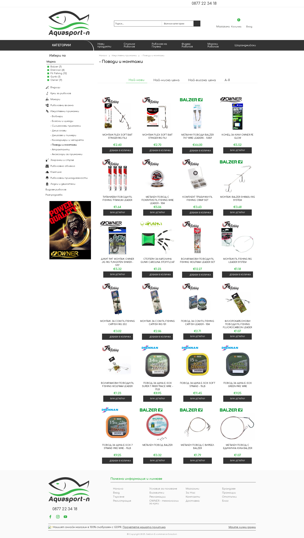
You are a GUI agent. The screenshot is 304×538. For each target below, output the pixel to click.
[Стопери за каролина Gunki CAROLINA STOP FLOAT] (157, 240)
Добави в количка (120, 150)
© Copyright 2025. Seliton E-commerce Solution (152, 534)
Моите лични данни (242, 527)
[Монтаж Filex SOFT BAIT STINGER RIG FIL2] (117, 116)
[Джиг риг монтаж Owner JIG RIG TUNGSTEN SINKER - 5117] (117, 240)
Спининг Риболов (129, 45)
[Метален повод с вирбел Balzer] (197, 426)
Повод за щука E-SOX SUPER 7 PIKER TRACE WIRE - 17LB (157, 386)
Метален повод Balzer (157, 445)
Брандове (229, 488)
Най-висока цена (202, 80)
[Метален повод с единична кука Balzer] (237, 426)
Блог (225, 501)
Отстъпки (229, 497)
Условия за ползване (163, 488)
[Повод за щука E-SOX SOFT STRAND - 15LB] (197, 364)
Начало (118, 488)
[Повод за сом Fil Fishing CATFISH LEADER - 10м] (197, 302)
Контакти (193, 497)
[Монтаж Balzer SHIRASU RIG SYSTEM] (237, 178)
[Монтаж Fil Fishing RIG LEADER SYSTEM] (237, 240)
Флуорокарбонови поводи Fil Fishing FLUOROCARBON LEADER (237, 324)
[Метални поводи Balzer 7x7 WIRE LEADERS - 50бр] (197, 116)
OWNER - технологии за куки (164, 502)
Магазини (223, 26)
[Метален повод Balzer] (157, 426)
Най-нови (136, 80)
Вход (249, 26)
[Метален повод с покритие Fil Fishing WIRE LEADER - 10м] (157, 178)
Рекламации (157, 497)
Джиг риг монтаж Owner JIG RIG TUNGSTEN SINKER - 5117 (117, 262)
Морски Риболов (213, 45)
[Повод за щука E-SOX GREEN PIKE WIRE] (237, 364)
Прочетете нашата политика (144, 527)
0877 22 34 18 (204, 3)
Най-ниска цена (166, 80)
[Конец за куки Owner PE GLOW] (237, 116)
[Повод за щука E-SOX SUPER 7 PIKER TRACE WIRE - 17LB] (157, 364)
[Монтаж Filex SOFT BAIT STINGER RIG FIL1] (157, 116)
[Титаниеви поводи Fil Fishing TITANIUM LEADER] (117, 178)
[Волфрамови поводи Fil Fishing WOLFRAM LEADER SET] (197, 240)
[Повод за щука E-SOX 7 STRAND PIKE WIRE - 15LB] (117, 426)
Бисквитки (156, 492)
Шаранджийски (245, 45)
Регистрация (122, 501)
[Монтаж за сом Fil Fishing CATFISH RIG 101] (157, 302)
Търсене (118, 497)
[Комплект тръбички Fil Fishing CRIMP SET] (197, 178)
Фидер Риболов (187, 45)
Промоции (229, 492)
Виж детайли (237, 150)
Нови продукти (104, 45)
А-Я (227, 80)
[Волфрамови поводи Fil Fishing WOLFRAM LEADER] (117, 364)
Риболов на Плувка (159, 45)
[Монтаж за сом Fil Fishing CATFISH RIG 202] (117, 302)
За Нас (190, 492)
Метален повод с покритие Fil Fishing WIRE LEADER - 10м (157, 200)
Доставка (193, 501)
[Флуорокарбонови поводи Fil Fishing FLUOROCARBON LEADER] (237, 302)
